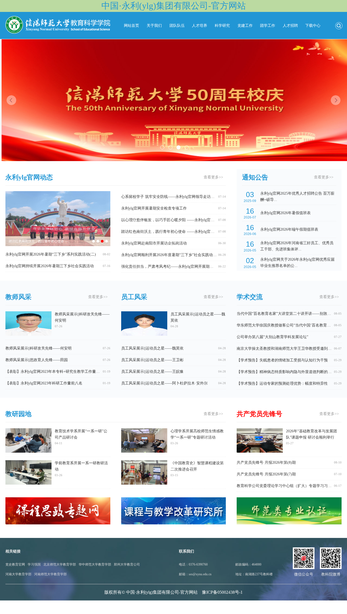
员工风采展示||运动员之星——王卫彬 (152, 360)
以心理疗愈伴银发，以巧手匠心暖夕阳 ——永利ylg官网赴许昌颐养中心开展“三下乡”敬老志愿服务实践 (207, 220)
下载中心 (312, 26)
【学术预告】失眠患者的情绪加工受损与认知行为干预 (282, 360)
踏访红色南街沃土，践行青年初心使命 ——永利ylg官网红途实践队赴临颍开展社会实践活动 (198, 232)
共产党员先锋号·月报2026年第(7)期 (266, 474)
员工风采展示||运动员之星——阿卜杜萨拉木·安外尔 (164, 383)
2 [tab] (170, 147)
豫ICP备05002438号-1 (222, 592)
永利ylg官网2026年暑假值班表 (285, 213)
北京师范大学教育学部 (59, 564)
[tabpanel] (173, 100)
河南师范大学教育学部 (50, 574)
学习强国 (34, 564)
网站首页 (131, 26)
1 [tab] (162, 147)
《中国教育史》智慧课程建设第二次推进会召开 (197, 469)
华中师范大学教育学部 (95, 564)
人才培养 (199, 26)
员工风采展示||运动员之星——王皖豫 (152, 372)
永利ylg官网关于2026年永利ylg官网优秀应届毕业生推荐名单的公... (297, 262)
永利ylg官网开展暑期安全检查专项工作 (154, 208)
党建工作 (245, 26)
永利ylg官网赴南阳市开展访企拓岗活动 (154, 243)
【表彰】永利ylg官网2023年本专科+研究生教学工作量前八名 (56, 372)
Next (335, 100)
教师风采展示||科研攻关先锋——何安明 (82, 320)
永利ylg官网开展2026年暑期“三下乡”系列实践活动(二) (50, 254)
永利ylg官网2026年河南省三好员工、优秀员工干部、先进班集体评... (296, 246)
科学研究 (222, 26)
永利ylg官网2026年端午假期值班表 (289, 229)
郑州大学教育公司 (127, 564)
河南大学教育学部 (18, 574)
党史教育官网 (15, 564)
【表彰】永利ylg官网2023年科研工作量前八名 (43, 383)
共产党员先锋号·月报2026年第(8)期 (266, 462)
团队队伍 (177, 26)
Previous (11, 100)
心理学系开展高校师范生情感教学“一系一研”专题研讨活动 (197, 437)
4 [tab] (187, 147)
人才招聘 (290, 26)
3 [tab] (178, 147)
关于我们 (154, 26)
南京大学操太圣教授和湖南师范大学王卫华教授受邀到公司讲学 (290, 349)
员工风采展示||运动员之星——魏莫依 (198, 320)
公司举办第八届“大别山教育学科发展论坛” (272, 337)
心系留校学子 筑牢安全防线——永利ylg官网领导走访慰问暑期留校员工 (181, 197)
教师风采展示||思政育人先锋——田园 (36, 360)
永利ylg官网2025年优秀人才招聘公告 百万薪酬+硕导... (297, 196)
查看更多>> (213, 177)
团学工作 (267, 26)
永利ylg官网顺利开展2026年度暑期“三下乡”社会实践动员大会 (172, 255)
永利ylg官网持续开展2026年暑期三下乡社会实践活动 (49, 266)
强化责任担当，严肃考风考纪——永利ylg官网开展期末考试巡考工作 (178, 266)
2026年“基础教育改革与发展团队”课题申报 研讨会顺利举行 (311, 437)
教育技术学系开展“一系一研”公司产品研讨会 (81, 437)
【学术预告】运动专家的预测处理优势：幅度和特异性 (282, 383)
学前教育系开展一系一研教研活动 (81, 469)
